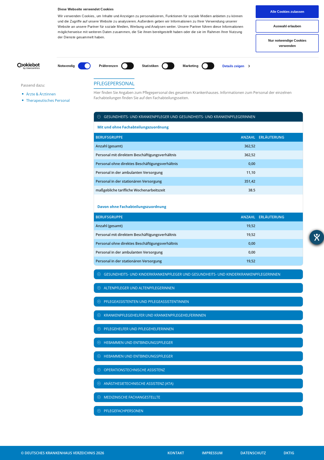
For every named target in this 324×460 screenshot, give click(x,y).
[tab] (198, 117)
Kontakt (176, 453)
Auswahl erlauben (287, 26)
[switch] (127, 65)
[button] (198, 117)
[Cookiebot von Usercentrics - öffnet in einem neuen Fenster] (28, 66)
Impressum (212, 453)
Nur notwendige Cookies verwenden (287, 43)
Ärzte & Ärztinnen (41, 94)
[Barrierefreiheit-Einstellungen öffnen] (316, 237)
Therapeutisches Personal (48, 100)
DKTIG (289, 453)
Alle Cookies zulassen (287, 11)
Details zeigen (233, 66)
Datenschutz (253, 453)
